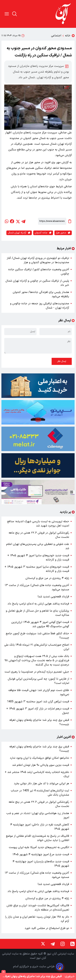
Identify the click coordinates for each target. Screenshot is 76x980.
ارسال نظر (61, 361)
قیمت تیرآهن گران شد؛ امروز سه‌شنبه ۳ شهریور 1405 (38, 701)
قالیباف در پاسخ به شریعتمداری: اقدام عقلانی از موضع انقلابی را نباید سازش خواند (37, 838)
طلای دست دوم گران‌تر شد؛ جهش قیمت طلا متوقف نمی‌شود (38, 692)
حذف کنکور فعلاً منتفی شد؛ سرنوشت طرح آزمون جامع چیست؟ (37, 635)
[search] (14, 14)
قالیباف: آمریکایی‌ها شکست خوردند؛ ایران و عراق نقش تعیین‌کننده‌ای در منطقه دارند (38, 907)
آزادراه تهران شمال (17, 233)
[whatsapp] (6, 221)
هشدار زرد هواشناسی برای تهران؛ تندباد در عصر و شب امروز (37, 815)
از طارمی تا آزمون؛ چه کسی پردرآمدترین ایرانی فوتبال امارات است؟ (38, 681)
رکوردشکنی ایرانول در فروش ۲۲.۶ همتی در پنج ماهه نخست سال (39, 535)
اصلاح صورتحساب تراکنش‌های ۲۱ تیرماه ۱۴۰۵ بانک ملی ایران (36, 647)
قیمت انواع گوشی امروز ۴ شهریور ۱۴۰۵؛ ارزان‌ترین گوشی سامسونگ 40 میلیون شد (40, 624)
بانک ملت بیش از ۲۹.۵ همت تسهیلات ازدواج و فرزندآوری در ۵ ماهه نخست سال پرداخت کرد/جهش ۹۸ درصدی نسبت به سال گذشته (37, 660)
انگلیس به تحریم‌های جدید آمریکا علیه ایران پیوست (39, 847)
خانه (67, 36)
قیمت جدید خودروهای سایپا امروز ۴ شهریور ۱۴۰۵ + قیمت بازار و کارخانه (38, 557)
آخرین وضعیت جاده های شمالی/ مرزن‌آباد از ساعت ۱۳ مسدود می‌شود (37, 587)
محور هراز (61, 233)
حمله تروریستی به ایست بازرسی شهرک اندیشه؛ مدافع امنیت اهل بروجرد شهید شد (38, 523)
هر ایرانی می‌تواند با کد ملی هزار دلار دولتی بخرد (41, 783)
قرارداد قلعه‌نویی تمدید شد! (53, 597)
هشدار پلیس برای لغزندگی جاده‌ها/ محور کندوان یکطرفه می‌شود (41, 294)
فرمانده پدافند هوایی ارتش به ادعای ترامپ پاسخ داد (38, 604)
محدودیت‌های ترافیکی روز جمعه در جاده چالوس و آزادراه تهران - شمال (39, 305)
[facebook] (12, 221)
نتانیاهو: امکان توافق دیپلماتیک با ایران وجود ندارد (39, 758)
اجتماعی (56, 36)
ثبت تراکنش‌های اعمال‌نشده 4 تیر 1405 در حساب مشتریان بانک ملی (40, 793)
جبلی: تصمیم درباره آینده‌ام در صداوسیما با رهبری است (37, 672)
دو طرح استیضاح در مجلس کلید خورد (47, 928)
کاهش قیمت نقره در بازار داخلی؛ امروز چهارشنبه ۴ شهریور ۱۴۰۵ (39, 827)
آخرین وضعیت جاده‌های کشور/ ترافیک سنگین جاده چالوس (38, 271)
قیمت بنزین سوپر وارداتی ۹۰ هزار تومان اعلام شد (40, 765)
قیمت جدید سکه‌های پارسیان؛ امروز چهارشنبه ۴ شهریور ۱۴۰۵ (41, 863)
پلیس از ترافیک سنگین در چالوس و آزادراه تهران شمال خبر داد (37, 283)
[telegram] (23, 221)
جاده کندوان (41, 233)
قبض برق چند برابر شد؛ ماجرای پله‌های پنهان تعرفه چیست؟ (39, 722)
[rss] (72, 944)
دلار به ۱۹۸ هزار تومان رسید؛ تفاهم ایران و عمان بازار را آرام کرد (37, 919)
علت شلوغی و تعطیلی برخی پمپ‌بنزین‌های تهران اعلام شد (37, 546)
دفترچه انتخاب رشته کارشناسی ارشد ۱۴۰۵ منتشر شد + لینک (37, 774)
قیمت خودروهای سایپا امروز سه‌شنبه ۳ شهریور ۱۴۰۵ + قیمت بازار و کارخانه (37, 569)
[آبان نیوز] (63, 14)
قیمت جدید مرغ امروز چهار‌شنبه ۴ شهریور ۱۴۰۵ (41, 854)
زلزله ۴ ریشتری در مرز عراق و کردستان (47, 578)
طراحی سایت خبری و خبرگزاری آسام (34, 966)
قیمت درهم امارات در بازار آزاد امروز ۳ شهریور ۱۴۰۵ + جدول (37, 711)
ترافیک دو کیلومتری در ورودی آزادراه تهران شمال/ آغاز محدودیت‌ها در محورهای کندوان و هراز (38, 260)
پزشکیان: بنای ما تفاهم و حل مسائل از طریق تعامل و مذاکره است (37, 613)
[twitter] (18, 221)
